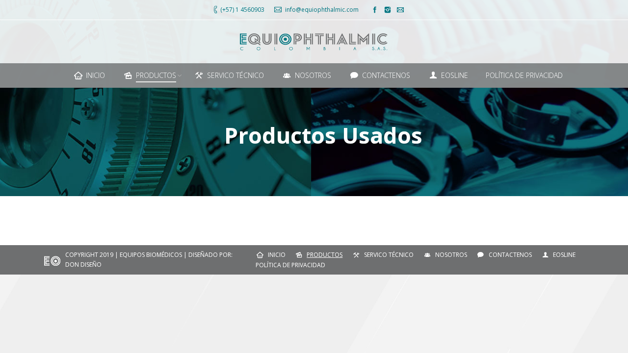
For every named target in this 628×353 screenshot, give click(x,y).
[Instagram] (387, 9)
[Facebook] (374, 9)
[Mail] (400, 9)
